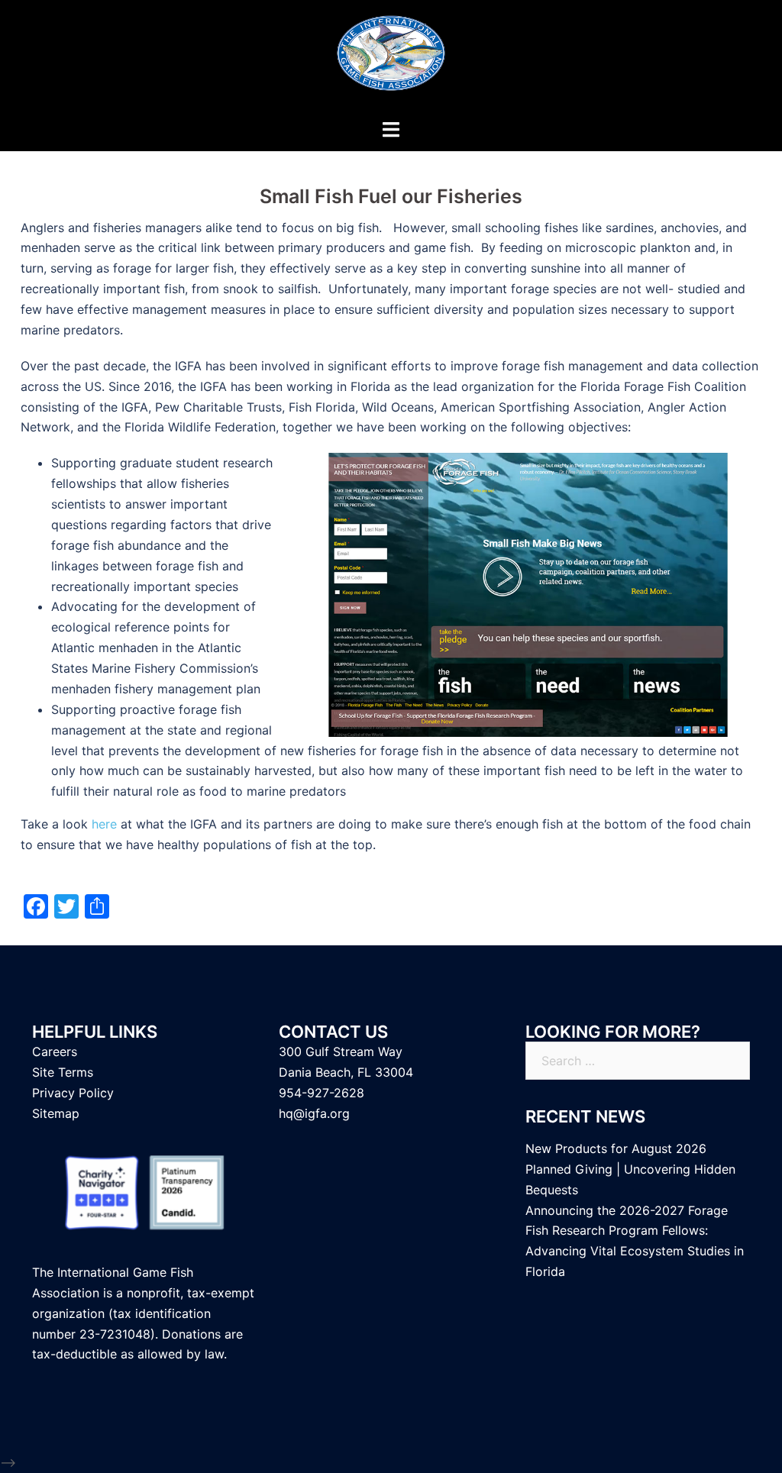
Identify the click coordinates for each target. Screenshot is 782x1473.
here (104, 824)
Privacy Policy (73, 1092)
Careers (54, 1051)
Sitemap (55, 1113)
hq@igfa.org (314, 1113)
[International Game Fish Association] (390, 58)
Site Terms (62, 1072)
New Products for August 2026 (615, 1148)
